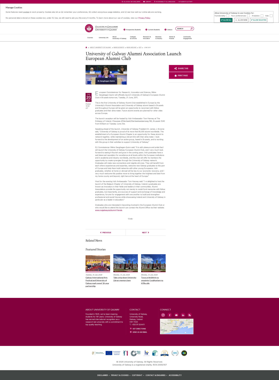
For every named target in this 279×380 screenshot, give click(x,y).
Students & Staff (185, 2)
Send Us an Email (140, 332)
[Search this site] (191, 28)
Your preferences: (238, 16)
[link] (106, 353)
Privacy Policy (144, 18)
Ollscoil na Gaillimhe (132, 2)
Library (148, 2)
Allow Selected (259, 20)
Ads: (267, 16)
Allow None (242, 20)
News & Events (119, 47)
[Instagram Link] (163, 315)
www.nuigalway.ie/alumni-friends (108, 210)
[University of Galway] (101, 28)
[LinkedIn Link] (183, 315)
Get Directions (139, 329)
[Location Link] (176, 333)
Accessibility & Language (165, 2)
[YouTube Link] (176, 315)
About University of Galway (100, 47)
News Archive (131, 47)
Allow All (227, 20)
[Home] (86, 47)
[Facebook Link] (170, 315)
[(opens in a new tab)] (106, 355)
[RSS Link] (189, 315)
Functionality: (220, 16)
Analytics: (256, 16)
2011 (140, 47)
